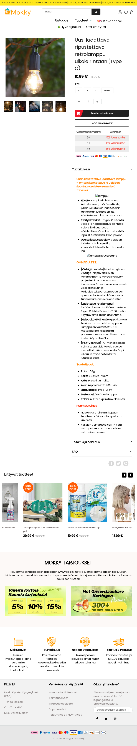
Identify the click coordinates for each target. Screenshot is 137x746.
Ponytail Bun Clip (103, 527)
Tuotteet (81, 20)
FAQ (75, 452)
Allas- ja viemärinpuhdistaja (65, 527)
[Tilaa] (128, 710)
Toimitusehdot (58, 698)
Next (79, 76)
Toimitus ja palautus (86, 442)
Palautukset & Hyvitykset (65, 714)
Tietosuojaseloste (61, 703)
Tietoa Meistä (13, 702)
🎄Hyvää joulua (69, 27)
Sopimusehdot (58, 709)
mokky (80, 738)
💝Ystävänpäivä (109, 21)
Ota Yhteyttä (96, 27)
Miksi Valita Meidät (16, 713)
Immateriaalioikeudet (63, 692)
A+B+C (107, 90)
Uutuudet (62, 20)
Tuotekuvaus (81, 169)
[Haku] (96, 12)
